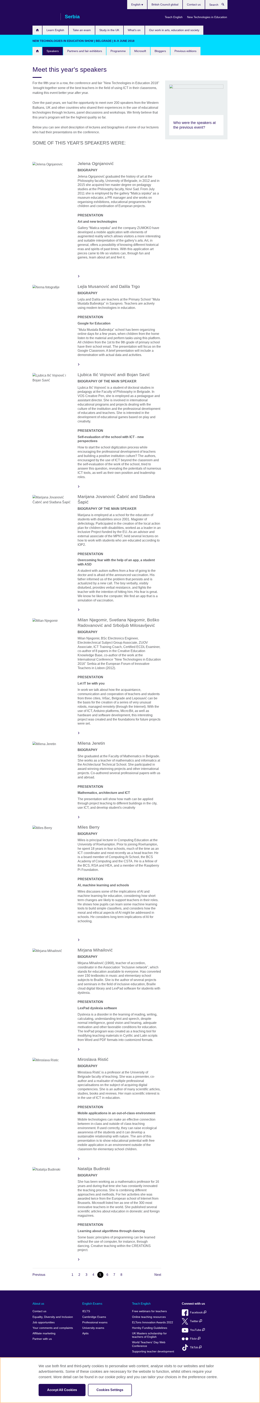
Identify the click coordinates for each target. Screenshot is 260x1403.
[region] (130, 1380)
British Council (44, 16)
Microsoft (140, 51)
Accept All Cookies (62, 1390)
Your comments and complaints (52, 1327)
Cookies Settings (110, 1390)
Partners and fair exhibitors (84, 51)
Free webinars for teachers (149, 1311)
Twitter (194, 1321)
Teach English (174, 17)
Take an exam (82, 30)
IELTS (86, 1311)
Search (225, 5)
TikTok (194, 1347)
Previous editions (185, 51)
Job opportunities (43, 1322)
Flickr (194, 1338)
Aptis (85, 1333)
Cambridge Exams (94, 1316)
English (136, 4)
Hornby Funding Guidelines (149, 1327)
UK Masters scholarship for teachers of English (149, 1335)
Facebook (197, 1312)
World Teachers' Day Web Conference (148, 1344)
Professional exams (94, 1322)
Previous (38, 1274)
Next (157, 1274)
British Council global (165, 4)
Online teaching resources (149, 1316)
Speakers (53, 51)
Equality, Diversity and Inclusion (52, 1316)
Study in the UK (109, 30)
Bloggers (160, 51)
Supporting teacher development (153, 1351)
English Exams (92, 1303)
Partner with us (42, 1338)
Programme (118, 51)
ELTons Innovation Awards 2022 (152, 1322)
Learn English (55, 30)
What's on (134, 30)
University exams (93, 1327)
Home (37, 30)
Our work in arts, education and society (174, 30)
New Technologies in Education (207, 17)
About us (38, 1303)
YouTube (196, 1329)
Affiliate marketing (43, 1333)
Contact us (194, 4)
